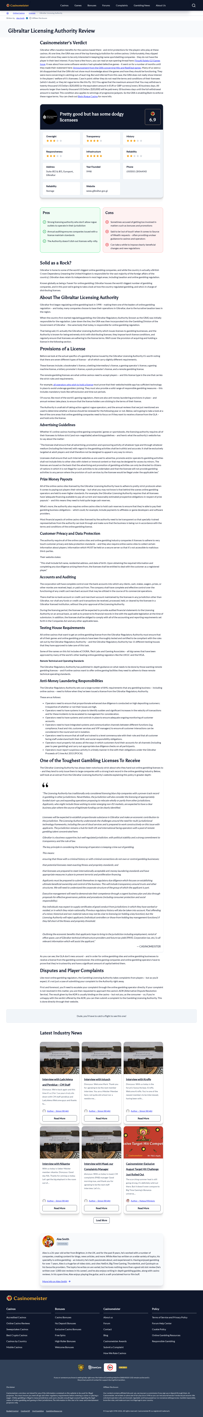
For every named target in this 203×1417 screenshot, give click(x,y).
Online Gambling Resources (166, 1335)
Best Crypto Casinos (16, 1335)
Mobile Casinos (14, 1347)
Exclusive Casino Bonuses (68, 1329)
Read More (65, 1118)
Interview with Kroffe (138, 1079)
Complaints (122, 5)
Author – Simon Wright (58, 1111)
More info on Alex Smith (54, 1281)
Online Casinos (19, 13)
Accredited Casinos (16, 1317)
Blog (105, 1335)
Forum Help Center (162, 1323)
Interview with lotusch (97, 1079)
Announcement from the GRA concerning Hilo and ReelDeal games (107, 67)
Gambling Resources (54, 1411)
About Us (161, 5)
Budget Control (12, 1411)
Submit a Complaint (113, 1347)
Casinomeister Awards (115, 1341)
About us (108, 1317)
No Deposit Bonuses (65, 1323)
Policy (155, 1308)
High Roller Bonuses (65, 1341)
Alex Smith (20, 18)
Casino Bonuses (63, 1317)
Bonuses (92, 5)
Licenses (32, 13)
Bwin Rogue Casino (88, 96)
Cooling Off (25, 1411)
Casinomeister (111, 1308)
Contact (107, 1329)
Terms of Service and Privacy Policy (169, 1317)
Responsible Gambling (163, 1341)
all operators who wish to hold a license (73, 384)
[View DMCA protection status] (123, 1367)
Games (78, 5)
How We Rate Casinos (114, 1353)
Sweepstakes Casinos (17, 1329)
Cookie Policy (159, 1329)
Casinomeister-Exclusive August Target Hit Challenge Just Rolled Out (142, 1169)
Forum (106, 1323)
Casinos (64, 5)
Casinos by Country (16, 1341)
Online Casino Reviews (18, 1323)
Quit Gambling (38, 1411)
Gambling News (142, 5)
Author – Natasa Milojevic (143, 1201)
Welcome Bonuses (64, 1347)
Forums (106, 5)
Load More (101, 1220)
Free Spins (60, 1335)
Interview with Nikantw (56, 1163)
